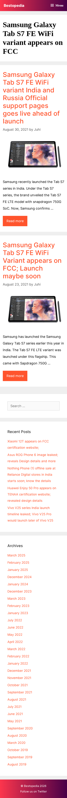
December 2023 (19, 591)
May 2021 (14, 721)
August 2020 (17, 735)
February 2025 (18, 562)
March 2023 (16, 598)
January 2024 (17, 584)
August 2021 (16, 699)
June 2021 (15, 714)
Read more (17, 222)
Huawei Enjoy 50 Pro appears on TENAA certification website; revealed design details (31, 494)
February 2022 (18, 656)
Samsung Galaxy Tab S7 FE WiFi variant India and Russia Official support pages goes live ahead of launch (31, 98)
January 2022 (17, 663)
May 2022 (14, 634)
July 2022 (14, 620)
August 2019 (16, 764)
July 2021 (14, 707)
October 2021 (17, 685)
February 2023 (18, 606)
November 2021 (19, 678)
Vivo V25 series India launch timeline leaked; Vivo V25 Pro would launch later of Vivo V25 (30, 514)
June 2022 (15, 627)
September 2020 (20, 728)
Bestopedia (14, 5)
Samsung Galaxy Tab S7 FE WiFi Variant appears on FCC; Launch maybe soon (32, 260)
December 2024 (19, 577)
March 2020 (16, 743)
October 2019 (17, 750)
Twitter (42, 791)
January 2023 (17, 613)
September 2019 (19, 757)
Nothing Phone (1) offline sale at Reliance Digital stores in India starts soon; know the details (31, 474)
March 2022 (16, 649)
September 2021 (19, 692)
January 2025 (17, 570)
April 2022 (15, 642)
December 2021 (19, 671)
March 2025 (16, 555)
